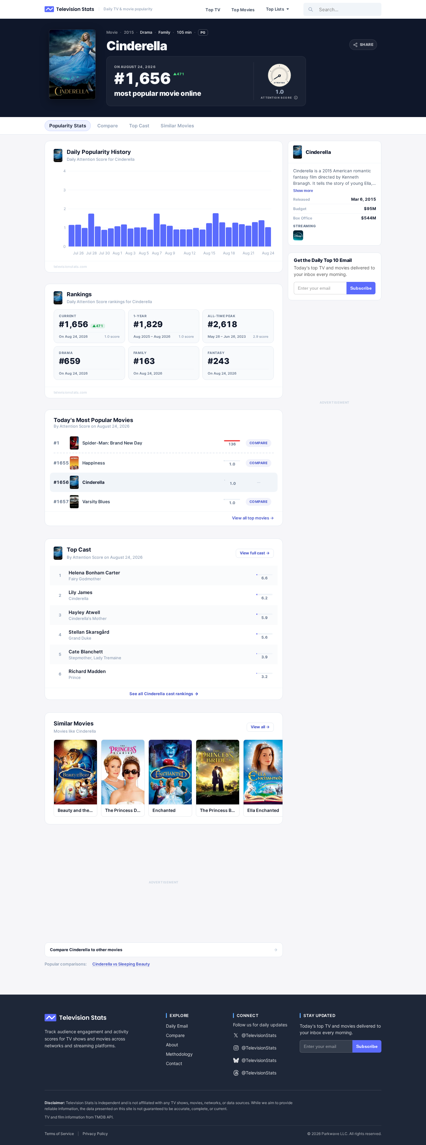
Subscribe (361, 288)
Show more (303, 191)
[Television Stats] (69, 9)
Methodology (179, 1054)
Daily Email (177, 1026)
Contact (174, 1063)
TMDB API (103, 1117)
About (172, 1044)
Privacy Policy (95, 1134)
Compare (175, 1035)
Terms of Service (59, 1134)
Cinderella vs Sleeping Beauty (121, 963)
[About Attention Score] (295, 97)
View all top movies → (253, 518)
